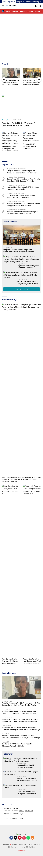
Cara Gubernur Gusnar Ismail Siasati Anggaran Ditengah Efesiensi (21, 196)
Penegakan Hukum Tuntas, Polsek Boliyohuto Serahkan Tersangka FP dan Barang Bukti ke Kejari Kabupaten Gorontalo (21, 728)
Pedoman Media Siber (27, 847)
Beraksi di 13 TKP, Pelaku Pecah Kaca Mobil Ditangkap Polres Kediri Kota (18, 745)
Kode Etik (23, 844)
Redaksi (6, 844)
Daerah (9, 120)
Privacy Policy (34, 844)
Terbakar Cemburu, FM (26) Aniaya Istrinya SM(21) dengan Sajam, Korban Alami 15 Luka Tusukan (10, 82)
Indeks (14, 844)
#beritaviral (29, 811)
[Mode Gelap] (36, 6)
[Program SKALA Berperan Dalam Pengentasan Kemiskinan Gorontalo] (32, 137)
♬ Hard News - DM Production (15, 818)
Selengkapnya (20, 289)
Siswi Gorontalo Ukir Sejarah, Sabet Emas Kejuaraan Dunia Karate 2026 (10, 661)
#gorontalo (8, 813)
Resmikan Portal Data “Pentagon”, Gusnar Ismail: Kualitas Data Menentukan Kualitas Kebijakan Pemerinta (18, 127)
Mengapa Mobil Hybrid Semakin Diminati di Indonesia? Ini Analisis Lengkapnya (25, 766)
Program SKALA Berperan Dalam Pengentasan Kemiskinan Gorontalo (31, 146)
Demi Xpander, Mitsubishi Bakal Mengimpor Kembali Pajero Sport (27, 779)
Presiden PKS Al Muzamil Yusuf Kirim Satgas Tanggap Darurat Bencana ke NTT (23, 204)
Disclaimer (12, 847)
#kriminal (15, 813)
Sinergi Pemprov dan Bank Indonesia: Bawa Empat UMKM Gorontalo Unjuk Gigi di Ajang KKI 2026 (32, 82)
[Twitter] (15, 838)
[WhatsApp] (28, 838)
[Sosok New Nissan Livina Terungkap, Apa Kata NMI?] (21, 786)
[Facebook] (11, 838)
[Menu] (3, 6)
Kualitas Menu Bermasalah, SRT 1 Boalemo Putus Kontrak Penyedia (23, 188)
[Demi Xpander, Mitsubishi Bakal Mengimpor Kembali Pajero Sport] (21, 773)
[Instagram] (24, 838)
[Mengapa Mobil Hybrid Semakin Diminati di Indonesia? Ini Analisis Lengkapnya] (21, 759)
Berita (4, 120)
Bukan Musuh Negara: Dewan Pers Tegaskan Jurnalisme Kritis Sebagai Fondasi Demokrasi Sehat (24, 180)
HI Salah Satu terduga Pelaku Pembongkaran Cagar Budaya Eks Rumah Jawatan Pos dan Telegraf (19, 712)
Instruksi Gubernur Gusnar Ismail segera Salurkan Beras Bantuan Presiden (22, 213)
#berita (21, 811)
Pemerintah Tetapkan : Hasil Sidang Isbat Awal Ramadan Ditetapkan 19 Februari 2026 (32, 661)
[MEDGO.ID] (10, 6)
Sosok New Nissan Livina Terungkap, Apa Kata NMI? (27, 793)
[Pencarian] (40, 6)
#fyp (21, 813)
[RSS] (32, 838)
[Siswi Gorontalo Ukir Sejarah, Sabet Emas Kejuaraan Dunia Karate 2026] (11, 571)
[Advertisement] (21, 36)
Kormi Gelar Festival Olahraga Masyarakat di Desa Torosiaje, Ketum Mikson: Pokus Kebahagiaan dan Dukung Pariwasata (21, 479)
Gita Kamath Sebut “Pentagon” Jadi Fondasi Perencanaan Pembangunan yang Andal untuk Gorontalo (10, 149)
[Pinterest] (20, 838)
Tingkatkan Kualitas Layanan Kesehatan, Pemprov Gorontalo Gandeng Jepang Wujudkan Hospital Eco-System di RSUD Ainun (28, 267)
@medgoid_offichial (11, 808)
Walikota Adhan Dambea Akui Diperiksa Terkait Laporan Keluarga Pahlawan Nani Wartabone (20, 720)
